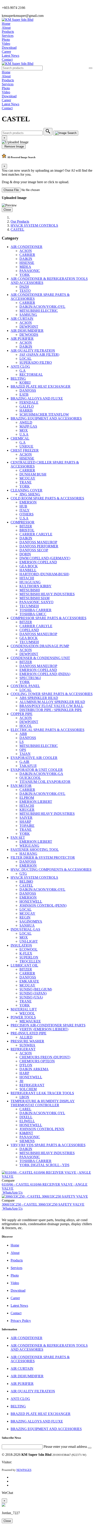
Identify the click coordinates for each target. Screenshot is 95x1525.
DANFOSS (27, 390)
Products (8, 31)
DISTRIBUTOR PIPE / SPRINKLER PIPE (50, 710)
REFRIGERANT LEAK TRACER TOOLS (42, 1093)
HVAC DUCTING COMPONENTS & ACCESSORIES (51, 869)
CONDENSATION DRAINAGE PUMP (40, 646)
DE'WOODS (28, 334)
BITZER (25, 526)
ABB (23, 734)
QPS (22, 750)
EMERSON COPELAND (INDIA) (44, 674)
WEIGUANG (29, 845)
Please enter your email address (65, 1446)
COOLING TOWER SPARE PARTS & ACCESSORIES (52, 694)
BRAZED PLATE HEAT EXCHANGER (40, 386)
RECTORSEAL (31, 374)
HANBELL (27, 570)
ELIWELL (27, 1121)
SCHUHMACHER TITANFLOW (44, 414)
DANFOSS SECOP (33, 550)
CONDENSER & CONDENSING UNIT (40, 658)
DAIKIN (25, 259)
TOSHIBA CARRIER (35, 610)
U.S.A (23, 434)
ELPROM (26, 798)
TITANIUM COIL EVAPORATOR (44, 782)
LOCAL (25, 358)
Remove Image (14, 146)
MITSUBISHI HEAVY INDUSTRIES (47, 594)
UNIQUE (26, 446)
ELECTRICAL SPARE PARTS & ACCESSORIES (47, 730)
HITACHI (26, 578)
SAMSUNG (28, 314)
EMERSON (28, 502)
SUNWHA (27, 1045)
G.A (22, 370)
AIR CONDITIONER (26, 247)
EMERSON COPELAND (38, 562)
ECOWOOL (28, 949)
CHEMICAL (20, 438)
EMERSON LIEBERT (35, 802)
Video (6, 43)
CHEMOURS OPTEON (37, 1061)
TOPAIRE (26, 825)
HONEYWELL (30, 901)
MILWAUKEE (30, 1021)
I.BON (24, 1097)
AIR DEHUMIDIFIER (27, 330)
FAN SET (18, 837)
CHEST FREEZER (25, 450)
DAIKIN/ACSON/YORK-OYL (42, 307)
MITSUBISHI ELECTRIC (38, 310)
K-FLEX (25, 953)
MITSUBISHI (29, 590)
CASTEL (17, 229)
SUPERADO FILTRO (35, 362)
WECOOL (27, 1013)
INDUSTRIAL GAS (25, 929)
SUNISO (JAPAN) (33, 993)
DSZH (24, 287)
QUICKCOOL (30, 778)
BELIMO (26, 881)
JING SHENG (29, 494)
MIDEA (25, 267)
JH (21, 1081)
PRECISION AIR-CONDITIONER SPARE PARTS (48, 1025)
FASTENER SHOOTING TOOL (35, 849)
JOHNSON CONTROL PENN (41, 1129)
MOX (23, 430)
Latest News (10, 55)
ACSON (25, 251)
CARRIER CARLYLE (35, 534)
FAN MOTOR (21, 786)
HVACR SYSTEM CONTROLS (34, 225)
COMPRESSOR (22, 522)
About (6, 27)
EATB (23, 394)
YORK (24, 275)
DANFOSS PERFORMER (38, 546)
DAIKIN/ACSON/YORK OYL (42, 1113)
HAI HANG (28, 853)
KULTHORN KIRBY (35, 586)
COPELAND (29, 630)
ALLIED (25, 1037)
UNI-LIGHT (28, 941)
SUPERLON (28, 957)
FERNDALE (28, 402)
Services (7, 35)
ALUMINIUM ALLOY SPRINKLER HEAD (52, 702)
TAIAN (24, 754)
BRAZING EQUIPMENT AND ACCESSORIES (46, 418)
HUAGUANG (30, 582)
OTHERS (26, 514)
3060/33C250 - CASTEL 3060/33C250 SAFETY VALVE (43, 1204)
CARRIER (27, 255)
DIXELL (25, 1117)
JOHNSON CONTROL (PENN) (42, 905)
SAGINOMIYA (30, 921)
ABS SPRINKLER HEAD (38, 698)
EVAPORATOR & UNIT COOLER (37, 770)
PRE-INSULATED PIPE (28, 1033)
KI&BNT (26, 1133)
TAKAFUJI (27, 766)
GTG (23, 873)
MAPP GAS (28, 426)
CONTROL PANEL (25, 686)
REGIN (24, 917)
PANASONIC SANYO (36, 602)
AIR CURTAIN (22, 318)
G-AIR (24, 762)
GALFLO (26, 406)
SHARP (25, 821)
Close (7, 209)
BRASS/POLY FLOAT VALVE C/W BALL (51, 706)
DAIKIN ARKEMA (34, 1069)
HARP (24, 1073)
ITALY (24, 510)
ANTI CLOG (20, 366)
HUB (23, 506)
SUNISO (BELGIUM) (35, 989)
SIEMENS (27, 1141)
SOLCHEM (28, 1089)
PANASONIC (29, 271)
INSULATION (21, 945)
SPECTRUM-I (30, 678)
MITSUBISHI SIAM (34, 598)
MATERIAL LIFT (24, 1009)
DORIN (25, 554)
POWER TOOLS (23, 1017)
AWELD (25, 422)
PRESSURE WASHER (27, 1041)
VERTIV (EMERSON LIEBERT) (43, 1029)
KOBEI (24, 382)
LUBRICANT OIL (24, 965)
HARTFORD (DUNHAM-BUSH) (44, 574)
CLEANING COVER (26, 490)
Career (6, 51)
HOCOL (25, 726)
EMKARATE (29, 981)
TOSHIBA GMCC (32, 614)
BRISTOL (26, 530)
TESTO (25, 291)
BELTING (18, 378)
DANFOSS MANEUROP (38, 542)
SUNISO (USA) (31, 997)
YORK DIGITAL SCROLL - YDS (44, 1165)
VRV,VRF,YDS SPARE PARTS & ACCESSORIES (48, 1145)
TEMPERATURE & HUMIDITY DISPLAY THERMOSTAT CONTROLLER (43, 1103)
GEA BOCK (28, 566)
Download (9, 47)
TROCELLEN (30, 961)
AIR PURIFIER (22, 338)
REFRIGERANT (23, 1049)
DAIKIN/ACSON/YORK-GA (41, 774)
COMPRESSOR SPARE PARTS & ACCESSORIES (48, 618)
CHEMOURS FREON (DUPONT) (44, 1057)
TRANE (25, 482)
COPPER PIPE (21, 714)
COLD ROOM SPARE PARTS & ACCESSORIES (47, 498)
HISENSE (26, 263)
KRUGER (26, 810)
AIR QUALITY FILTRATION (33, 350)
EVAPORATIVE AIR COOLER (34, 758)
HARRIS (26, 410)
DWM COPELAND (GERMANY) (44, 558)
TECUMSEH (29, 606)
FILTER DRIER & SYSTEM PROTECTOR (43, 857)
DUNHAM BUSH (32, 474)
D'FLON (25, 1065)
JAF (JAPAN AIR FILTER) (39, 354)
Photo (6, 39)
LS (21, 742)
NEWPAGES (23, 1470)
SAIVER (25, 817)
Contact (7, 59)
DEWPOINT (28, 326)
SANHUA (27, 925)
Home (6, 24)
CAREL (25, 1109)
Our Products (20, 221)
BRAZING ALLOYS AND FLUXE (37, 398)
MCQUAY (27, 478)
